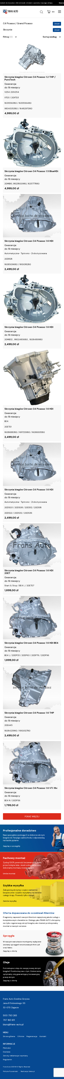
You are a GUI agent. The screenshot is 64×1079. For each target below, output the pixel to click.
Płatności (7, 1048)
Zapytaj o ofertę (10, 951)
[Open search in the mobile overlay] (42, 12)
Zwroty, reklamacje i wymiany (15, 1056)
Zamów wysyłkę (10, 901)
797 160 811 (9, 1020)
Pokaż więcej (32, 816)
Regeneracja (31, 1036)
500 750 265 (10, 1015)
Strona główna (9, 1036)
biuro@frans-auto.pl (13, 1024)
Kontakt (43, 1036)
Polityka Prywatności (10, 1071)
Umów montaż (9, 873)
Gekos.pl (32, 1071)
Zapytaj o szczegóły (11, 846)
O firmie (20, 1036)
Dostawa (6, 1052)
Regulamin (7, 1059)
